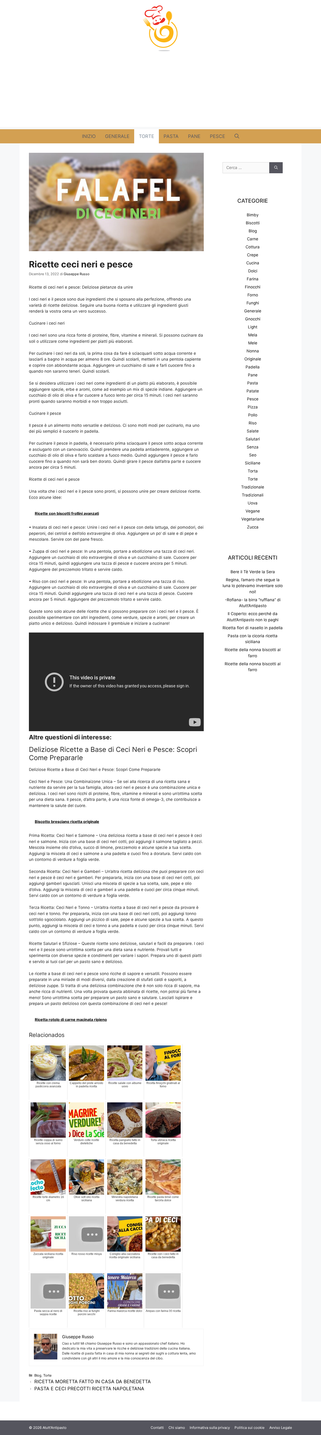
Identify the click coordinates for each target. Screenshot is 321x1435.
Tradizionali (252, 495)
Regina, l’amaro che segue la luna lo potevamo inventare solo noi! (253, 585)
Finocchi (252, 287)
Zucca (252, 527)
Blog (37, 1375)
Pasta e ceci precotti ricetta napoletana (89, 1388)
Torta (253, 471)
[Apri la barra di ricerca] (237, 136)
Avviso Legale (280, 1427)
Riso (253, 423)
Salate (253, 431)
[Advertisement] (160, 94)
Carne (252, 239)
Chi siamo (176, 1427)
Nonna (253, 351)
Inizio (89, 136)
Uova (253, 503)
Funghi (253, 303)
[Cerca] (276, 167)
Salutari (253, 439)
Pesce (217, 136)
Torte (146, 136)
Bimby (252, 215)
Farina (252, 279)
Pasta (171, 136)
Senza (252, 447)
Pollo (252, 415)
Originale (252, 359)
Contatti (157, 1427)
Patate (253, 391)
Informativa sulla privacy (210, 1427)
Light (252, 327)
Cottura (253, 247)
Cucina (252, 263)
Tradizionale (252, 487)
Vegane (253, 511)
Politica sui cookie (250, 1427)
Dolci (252, 271)
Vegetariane (252, 519)
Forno (252, 295)
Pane (194, 136)
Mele (252, 343)
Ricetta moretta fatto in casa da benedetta (92, 1381)
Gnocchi (252, 319)
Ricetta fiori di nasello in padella (253, 627)
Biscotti (253, 223)
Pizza (253, 407)
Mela (252, 335)
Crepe (252, 255)
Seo (252, 455)
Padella (253, 367)
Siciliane (252, 463)
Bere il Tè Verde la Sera (253, 571)
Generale (117, 136)
